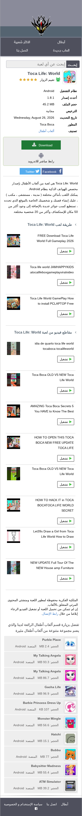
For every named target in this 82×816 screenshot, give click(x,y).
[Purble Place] (13, 639)
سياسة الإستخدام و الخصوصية (23, 804)
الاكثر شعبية (22, 42)
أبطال (61, 42)
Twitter (30, 171)
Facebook (49, 171)
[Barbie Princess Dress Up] (13, 703)
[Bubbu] (14, 750)
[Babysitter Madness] (11, 766)
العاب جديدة (61, 51)
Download (45, 145)
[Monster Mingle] (11, 718)
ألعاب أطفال (46, 131)
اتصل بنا (22, 51)
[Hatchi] (11, 734)
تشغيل (64, 251)
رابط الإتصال (50, 613)
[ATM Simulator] (11, 781)
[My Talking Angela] (11, 655)
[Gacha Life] (11, 687)
